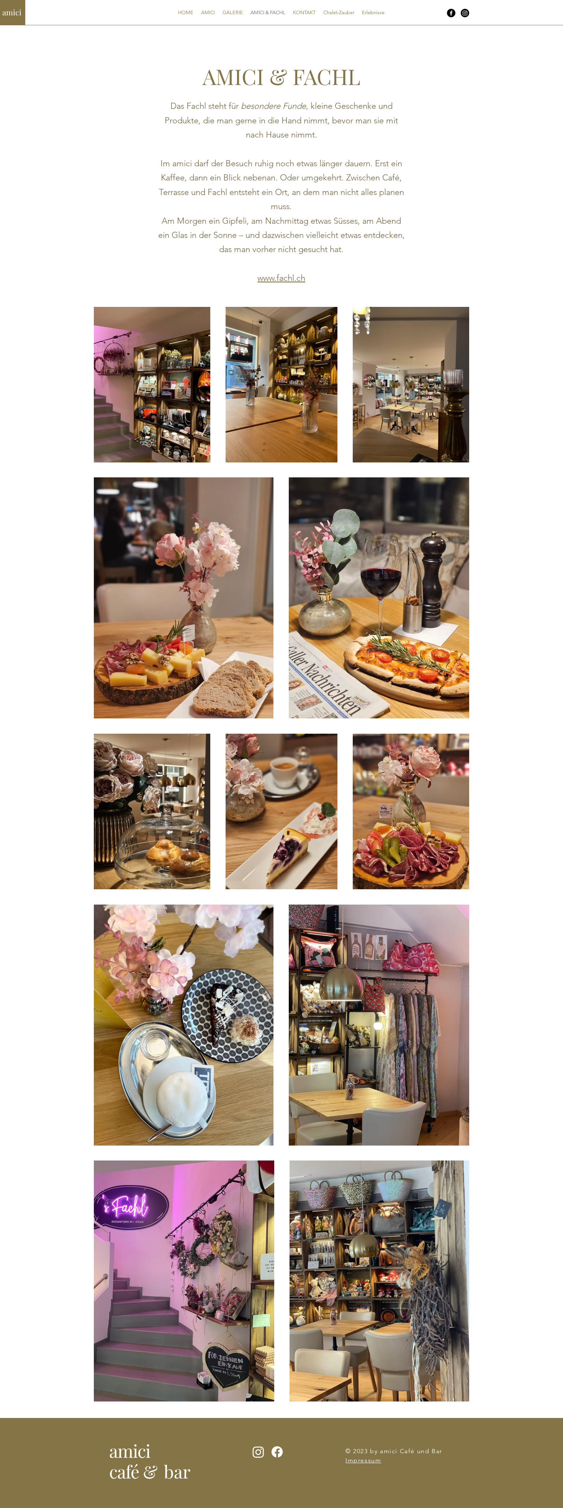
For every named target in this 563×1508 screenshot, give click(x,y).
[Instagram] (465, 13)
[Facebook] (451, 13)
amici (11, 12)
